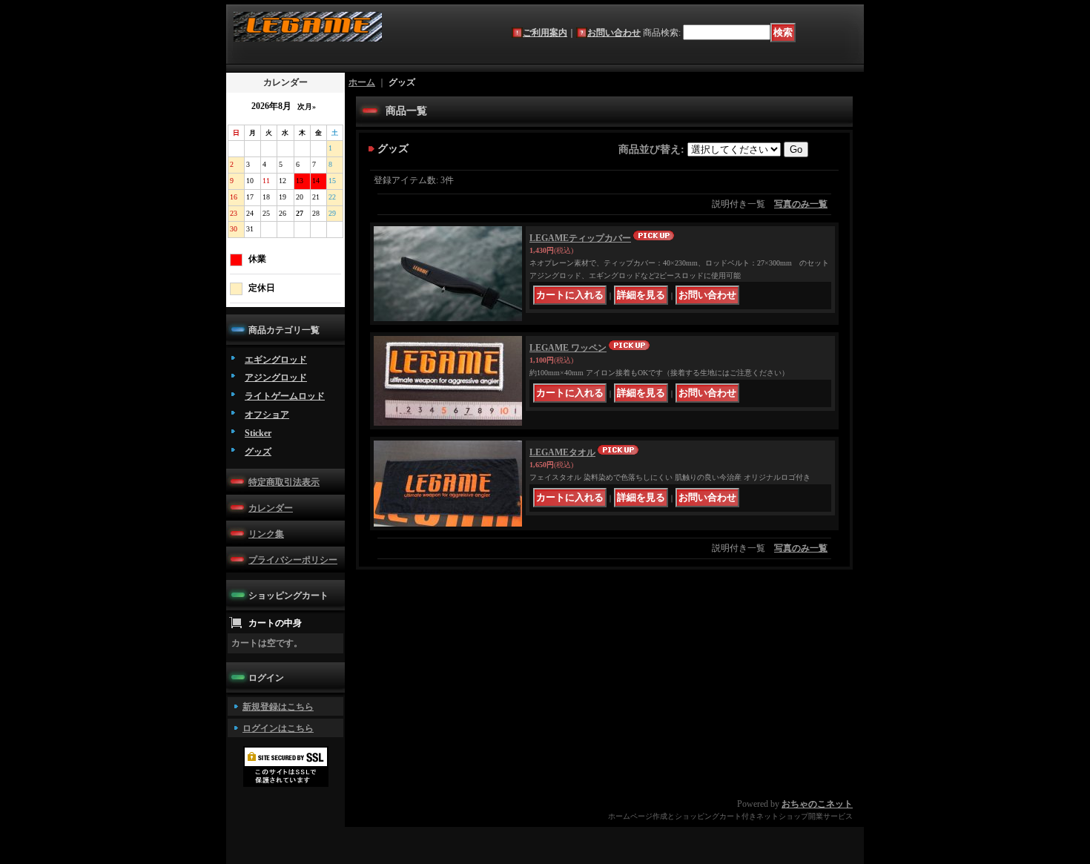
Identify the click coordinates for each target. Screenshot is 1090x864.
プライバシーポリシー (292, 560)
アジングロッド (276, 377)
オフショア (267, 414)
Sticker (258, 433)
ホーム (362, 82)
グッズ (258, 451)
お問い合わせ (614, 32)
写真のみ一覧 (801, 204)
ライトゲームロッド (285, 396)
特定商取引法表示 (284, 482)
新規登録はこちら (278, 707)
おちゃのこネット (817, 804)
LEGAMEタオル (562, 452)
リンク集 (266, 534)
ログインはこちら (278, 728)
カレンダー (270, 508)
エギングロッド (276, 359)
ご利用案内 (545, 32)
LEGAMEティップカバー (580, 238)
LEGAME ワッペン (568, 348)
